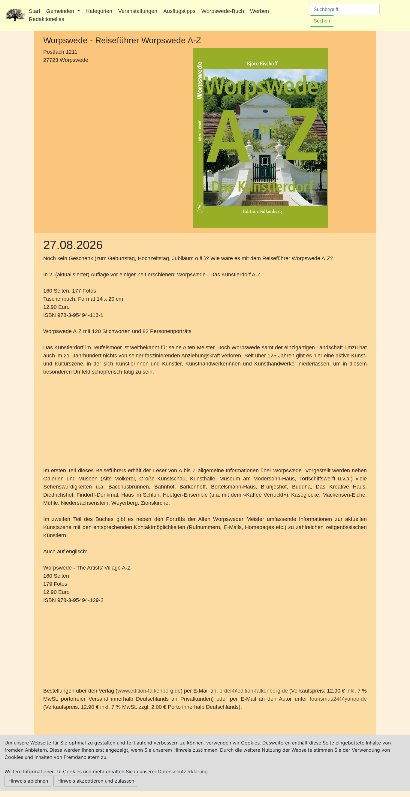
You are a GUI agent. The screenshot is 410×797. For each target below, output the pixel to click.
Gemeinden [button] (61, 11)
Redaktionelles (46, 19)
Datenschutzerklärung (183, 771)
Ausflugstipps (179, 11)
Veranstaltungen (137, 11)
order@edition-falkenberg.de (253, 691)
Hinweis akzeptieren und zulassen (95, 781)
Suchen (322, 20)
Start (34, 11)
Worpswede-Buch (222, 11)
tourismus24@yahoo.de (338, 699)
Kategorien (99, 11)
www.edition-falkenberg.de (149, 691)
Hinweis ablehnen (28, 781)
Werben (259, 11)
